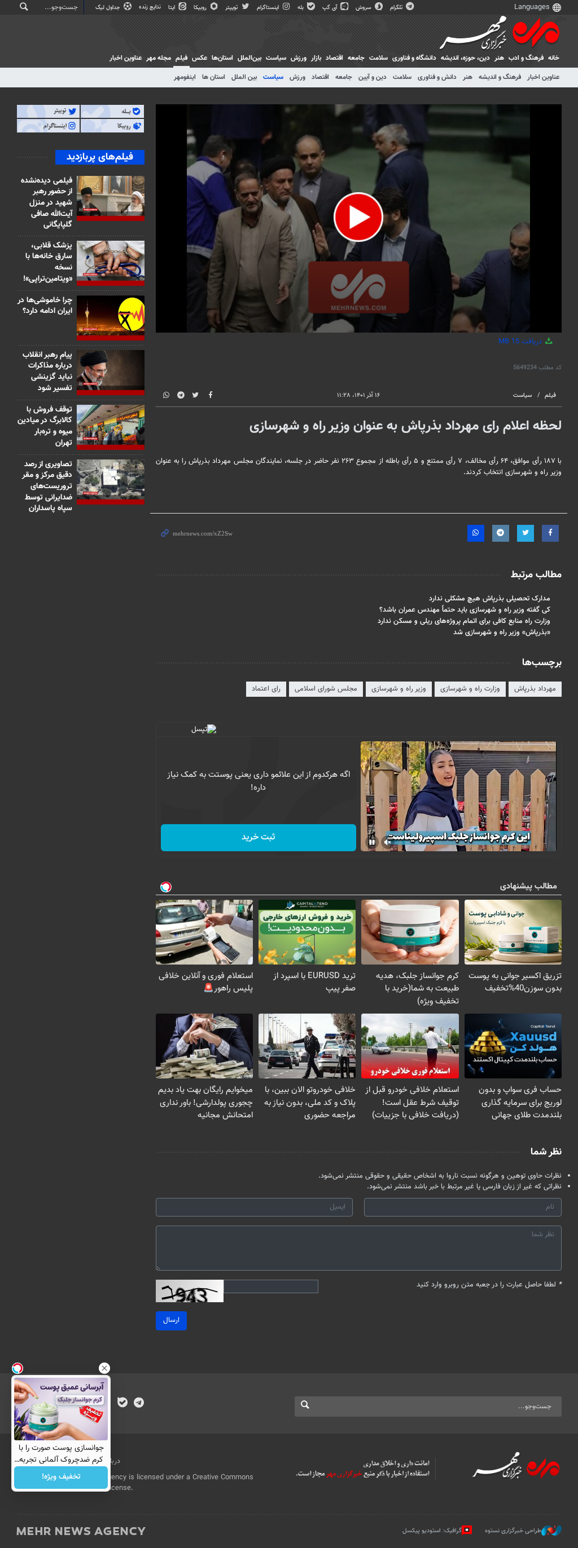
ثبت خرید (258, 837)
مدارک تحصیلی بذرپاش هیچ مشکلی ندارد (489, 598)
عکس (199, 58)
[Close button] (104, 1368)
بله (301, 7)
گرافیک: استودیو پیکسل (432, 1531)
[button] (358, 217)
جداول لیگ (108, 7)
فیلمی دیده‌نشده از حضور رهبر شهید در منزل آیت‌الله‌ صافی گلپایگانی (46, 203)
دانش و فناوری (437, 77)
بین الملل (244, 77)
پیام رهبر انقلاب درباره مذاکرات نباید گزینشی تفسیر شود (47, 372)
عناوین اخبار (543, 77)
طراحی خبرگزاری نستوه (513, 1531)
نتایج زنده (151, 7)
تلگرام (397, 7)
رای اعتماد (266, 689)
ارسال (171, 1320)
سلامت (378, 58)
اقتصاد (334, 58)
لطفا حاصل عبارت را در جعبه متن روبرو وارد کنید (489, 1285)
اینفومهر (185, 77)
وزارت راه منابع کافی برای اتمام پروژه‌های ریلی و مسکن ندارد (464, 621)
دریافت (521, 341)
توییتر (232, 7)
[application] (359, 218)
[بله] (122, 1404)
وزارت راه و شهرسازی (470, 689)
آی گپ (330, 7)
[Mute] (388, 842)
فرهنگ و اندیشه (500, 77)
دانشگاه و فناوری (414, 58)
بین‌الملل (249, 58)
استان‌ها (222, 58)
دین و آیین (372, 77)
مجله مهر (158, 58)
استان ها (213, 77)
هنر (499, 58)
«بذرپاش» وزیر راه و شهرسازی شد (501, 632)
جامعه (356, 58)
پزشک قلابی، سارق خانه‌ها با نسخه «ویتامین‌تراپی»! (47, 262)
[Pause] (372, 842)
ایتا (172, 7)
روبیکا (201, 7)
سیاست (276, 58)
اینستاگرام (269, 7)
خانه (553, 58)
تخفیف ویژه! (61, 1477)
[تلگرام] (139, 1404)
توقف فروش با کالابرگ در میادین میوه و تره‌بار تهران (44, 426)
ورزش (298, 58)
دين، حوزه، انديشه (465, 58)
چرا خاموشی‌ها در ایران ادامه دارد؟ (44, 306)
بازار (316, 58)
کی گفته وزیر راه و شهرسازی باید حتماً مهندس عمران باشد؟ (464, 610)
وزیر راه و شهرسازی (398, 689)
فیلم (181, 58)
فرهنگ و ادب (526, 58)
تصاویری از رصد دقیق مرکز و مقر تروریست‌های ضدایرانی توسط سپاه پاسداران (47, 486)
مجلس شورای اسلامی (326, 689)
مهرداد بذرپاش (535, 689)
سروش (364, 7)
